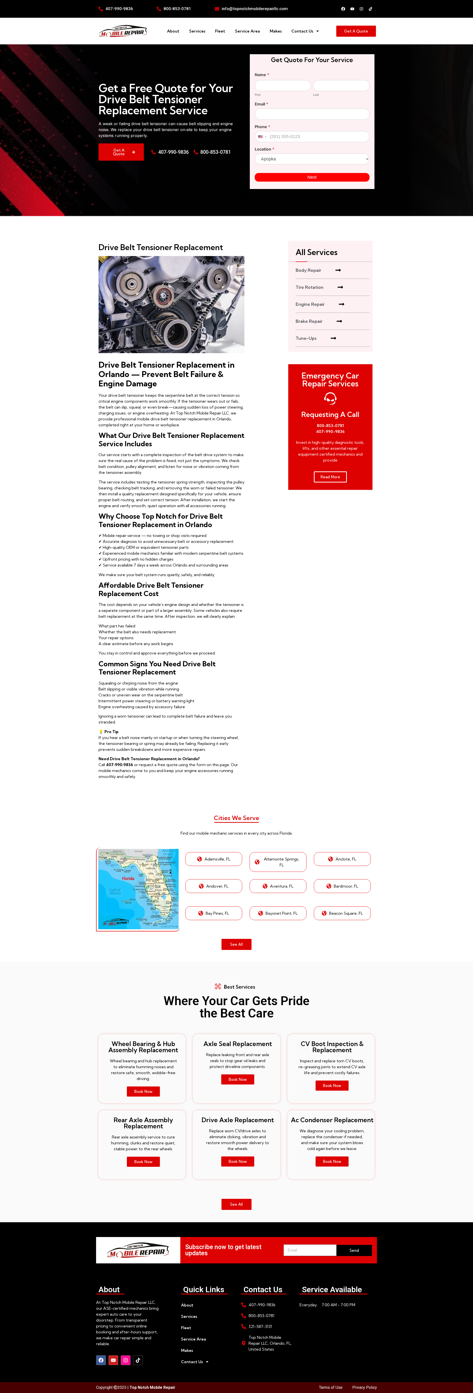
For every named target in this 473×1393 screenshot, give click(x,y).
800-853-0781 (330, 425)
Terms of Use (330, 1387)
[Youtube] (352, 9)
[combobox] (262, 136)
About (173, 31)
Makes (276, 31)
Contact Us (302, 31)
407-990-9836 (330, 431)
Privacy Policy (364, 1387)
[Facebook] (343, 9)
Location (264, 149)
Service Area (247, 31)
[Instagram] (361, 9)
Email (261, 104)
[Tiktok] (370, 9)
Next (312, 177)
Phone (262, 127)
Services (197, 31)
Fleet (220, 31)
